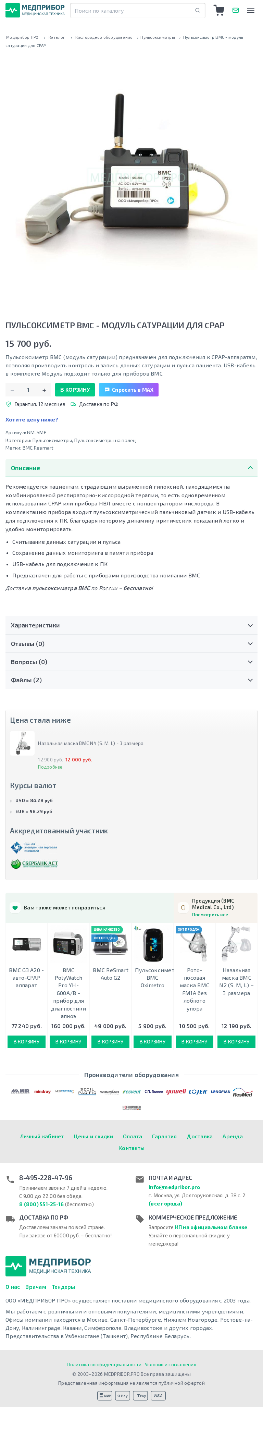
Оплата (132, 1136)
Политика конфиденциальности (104, 1364)
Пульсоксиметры (52, 440)
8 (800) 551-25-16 (41, 1204)
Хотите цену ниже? (31, 419)
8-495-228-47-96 (45, 1178)
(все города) (165, 1203)
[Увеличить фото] (131, 178)
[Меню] (251, 10)
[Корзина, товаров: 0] (219, 10)
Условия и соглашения (170, 1364)
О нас (12, 1286)
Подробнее (50, 767)
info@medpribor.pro (174, 1187)
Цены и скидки (93, 1136)
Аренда (233, 1136)
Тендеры (63, 1286)
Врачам (35, 1286)
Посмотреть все (210, 914)
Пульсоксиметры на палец (105, 440)
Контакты (131, 1148)
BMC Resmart (38, 448)
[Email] (235, 10)
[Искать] (197, 10)
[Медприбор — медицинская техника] (35, 10)
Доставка (200, 1136)
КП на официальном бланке (211, 1227)
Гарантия (164, 1136)
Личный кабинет (42, 1136)
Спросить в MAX (133, 390)
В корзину (75, 390)
